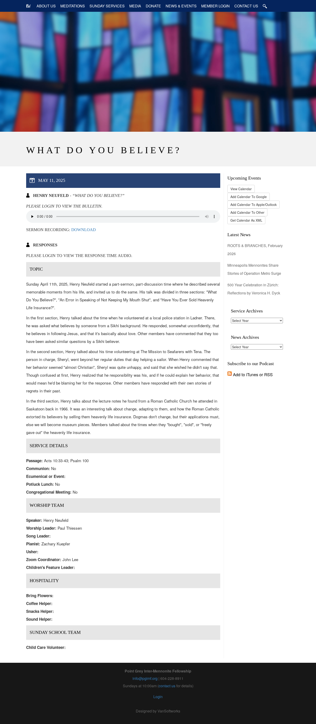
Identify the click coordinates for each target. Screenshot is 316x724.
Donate (153, 6)
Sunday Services (107, 6)
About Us (46, 6)
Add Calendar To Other (247, 212)
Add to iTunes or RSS (252, 374)
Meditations (72, 6)
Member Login (215, 6)
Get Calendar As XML (246, 220)
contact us (167, 685)
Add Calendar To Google (248, 196)
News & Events (181, 6)
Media (135, 6)
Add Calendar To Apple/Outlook (253, 204)
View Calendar (241, 188)
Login (158, 696)
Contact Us (246, 6)
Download (83, 229)
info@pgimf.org (145, 678)
